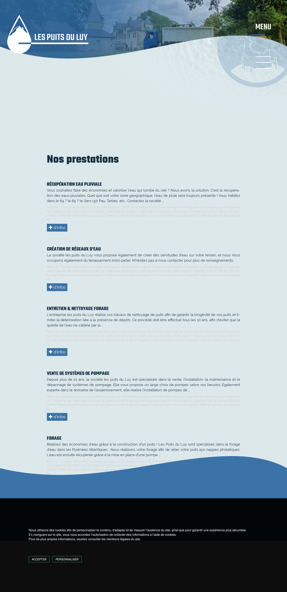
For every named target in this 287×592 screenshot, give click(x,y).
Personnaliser (67, 559)
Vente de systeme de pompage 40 (127, 215)
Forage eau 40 (214, 207)
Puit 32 (211, 211)
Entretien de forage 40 (105, 207)
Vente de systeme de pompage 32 (80, 215)
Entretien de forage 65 (167, 207)
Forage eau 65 (61, 211)
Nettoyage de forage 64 (155, 211)
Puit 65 (51, 215)
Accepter (39, 559)
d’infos (59, 227)
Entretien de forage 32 (75, 207)
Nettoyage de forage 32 (88, 211)
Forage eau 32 (193, 207)
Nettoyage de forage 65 (189, 211)
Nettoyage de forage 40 (122, 211)
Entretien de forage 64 (136, 207)
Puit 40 (222, 211)
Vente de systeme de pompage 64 (174, 215)
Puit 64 (234, 211)
